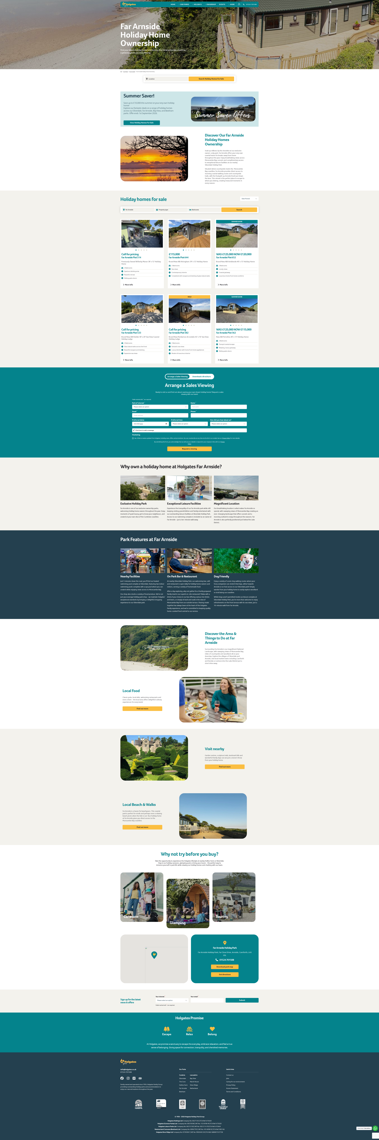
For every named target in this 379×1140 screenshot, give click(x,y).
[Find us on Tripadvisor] (140, 1078)
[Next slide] (256, 563)
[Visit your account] (239, 4)
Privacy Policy (226, 438)
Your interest (160, 996)
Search (239, 209)
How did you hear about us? (220, 420)
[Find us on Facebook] (122, 1078)
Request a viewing (189, 449)
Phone (194, 411)
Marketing (136, 435)
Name (193, 403)
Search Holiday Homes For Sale (211, 79)
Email (134, 411)
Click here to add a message (144, 430)
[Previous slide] (256, 558)
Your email (194, 996)
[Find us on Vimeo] (134, 1078)
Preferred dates (138, 420)
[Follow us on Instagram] (128, 1078)
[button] (138, 250)
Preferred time (176, 420)
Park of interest (138, 403)
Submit (242, 1000)
